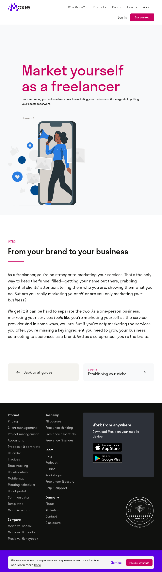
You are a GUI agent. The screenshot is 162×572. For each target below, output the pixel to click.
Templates (15, 503)
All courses (53, 421)
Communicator (18, 497)
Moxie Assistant (19, 510)
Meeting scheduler (21, 484)
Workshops (54, 475)
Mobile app (16, 478)
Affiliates (52, 510)
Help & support (56, 487)
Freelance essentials (61, 434)
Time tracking (18, 465)
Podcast (51, 462)
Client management (22, 427)
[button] (78, 7)
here (37, 564)
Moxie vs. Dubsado (21, 532)
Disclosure (53, 522)
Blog (49, 456)
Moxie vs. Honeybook (23, 538)
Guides (51, 468)
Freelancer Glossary (60, 481)
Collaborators (18, 472)
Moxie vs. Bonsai (20, 525)
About (50, 503)
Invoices (14, 459)
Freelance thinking (59, 427)
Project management (23, 434)
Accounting (16, 440)
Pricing (13, 421)
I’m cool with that (139, 562)
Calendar (14, 453)
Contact (51, 516)
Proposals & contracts (24, 446)
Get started (142, 17)
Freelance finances (60, 440)
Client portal (17, 491)
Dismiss (116, 562)
